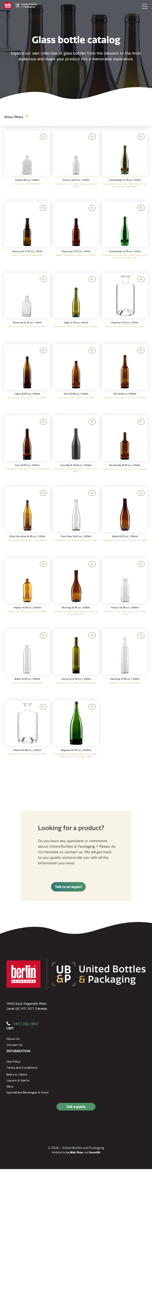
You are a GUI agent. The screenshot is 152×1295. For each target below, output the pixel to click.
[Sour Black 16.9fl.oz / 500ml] (76, 449)
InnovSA (94, 1152)
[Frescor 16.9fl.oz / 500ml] (124, 591)
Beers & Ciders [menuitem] (16, 1074)
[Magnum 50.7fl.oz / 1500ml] (76, 734)
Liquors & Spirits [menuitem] (17, 1080)
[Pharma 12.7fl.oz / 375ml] (124, 306)
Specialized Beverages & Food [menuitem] (27, 1092)
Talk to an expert (68, 887)
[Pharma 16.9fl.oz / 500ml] (27, 734)
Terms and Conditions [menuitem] (21, 1068)
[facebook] (10, 1122)
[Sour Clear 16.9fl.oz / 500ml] (76, 520)
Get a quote (76, 1107)
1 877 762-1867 (26, 1024)
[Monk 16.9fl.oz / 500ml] (124, 520)
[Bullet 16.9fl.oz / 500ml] (27, 663)
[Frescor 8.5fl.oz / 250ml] (76, 164)
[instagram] (27, 1122)
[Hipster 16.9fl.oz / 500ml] (27, 591)
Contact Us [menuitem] (14, 1045)
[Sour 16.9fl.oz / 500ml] (27, 449)
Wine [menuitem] (9, 1086)
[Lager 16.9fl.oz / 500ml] (27, 378)
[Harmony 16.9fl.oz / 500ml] (76, 663)
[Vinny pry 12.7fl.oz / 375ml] (76, 235)
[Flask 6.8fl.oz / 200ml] (27, 164)
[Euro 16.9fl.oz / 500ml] (76, 378)
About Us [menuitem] (13, 1039)
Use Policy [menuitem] (13, 1061)
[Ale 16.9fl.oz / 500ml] (124, 378)
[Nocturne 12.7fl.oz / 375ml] (27, 306)
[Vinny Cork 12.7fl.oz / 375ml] (27, 235)
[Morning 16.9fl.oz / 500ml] (76, 591)
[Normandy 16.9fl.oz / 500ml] (124, 449)
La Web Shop (74, 1152)
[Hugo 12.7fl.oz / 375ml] (76, 306)
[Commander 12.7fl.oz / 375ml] (124, 164)
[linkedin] (19, 1122)
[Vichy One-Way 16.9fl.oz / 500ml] (27, 520)
